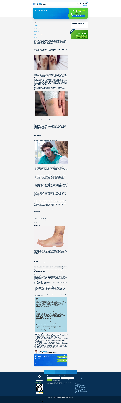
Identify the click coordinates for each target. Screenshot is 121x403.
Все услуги (71, 4)
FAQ (75, 380)
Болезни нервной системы (79, 379)
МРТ (54, 4)
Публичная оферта (77, 384)
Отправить (49, 380)
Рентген (67, 4)
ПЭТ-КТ (60, 4)
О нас (51, 4)
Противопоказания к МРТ (78, 377)
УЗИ (63, 4)
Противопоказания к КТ (78, 378)
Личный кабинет (84, 5)
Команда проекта (77, 382)
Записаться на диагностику (81, 37)
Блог (75, 383)
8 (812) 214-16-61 (63, 360)
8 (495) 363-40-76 (82, 4)
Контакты (76, 381)
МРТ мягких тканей (41, 259)
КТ (57, 4)
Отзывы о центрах (77, 376)
